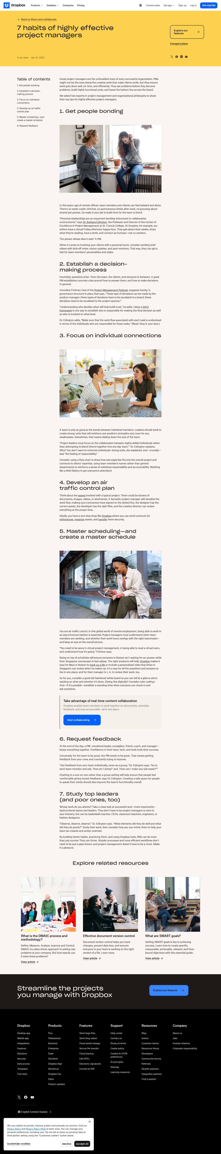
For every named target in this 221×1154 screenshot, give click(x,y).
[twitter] (172, 57)
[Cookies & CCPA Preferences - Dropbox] (49, 1134)
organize (79, 519)
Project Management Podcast (111, 290)
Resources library (150, 1048)
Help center (116, 1033)
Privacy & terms (118, 1043)
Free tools (22, 1074)
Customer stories (150, 1043)
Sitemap (114, 1067)
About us (177, 1033)
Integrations (23, 1043)
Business (52, 1043)
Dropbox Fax (54, 1074)
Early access (23, 1063)
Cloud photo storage (89, 1043)
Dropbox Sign (55, 1063)
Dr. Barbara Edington (95, 222)
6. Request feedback (27, 125)
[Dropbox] (16, 5)
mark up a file (97, 664)
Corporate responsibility (185, 1048)
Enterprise (53, 1048)
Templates (22, 1069)
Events (145, 1038)
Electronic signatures (90, 1063)
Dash (51, 1053)
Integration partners (152, 1074)
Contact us (116, 1038)
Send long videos (88, 1038)
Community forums (151, 1058)
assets (81, 495)
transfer (102, 519)
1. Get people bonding (28, 85)
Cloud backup (86, 1053)
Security (21, 1058)
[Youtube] (32, 1097)
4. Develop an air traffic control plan (29, 110)
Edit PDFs (84, 1058)
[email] (186, 57)
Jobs (175, 1038)
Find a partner (149, 1079)
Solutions (22, 1053)
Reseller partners (150, 1069)
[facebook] (176, 57)
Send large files (87, 1033)
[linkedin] (181, 57)
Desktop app (23, 1033)
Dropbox (107, 515)
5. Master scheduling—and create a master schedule (30, 118)
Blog (144, 1033)
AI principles (116, 1062)
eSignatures (66, 519)
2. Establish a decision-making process (29, 92)
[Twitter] (19, 1097)
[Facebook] (25, 1097)
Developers (147, 1053)
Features (21, 1048)
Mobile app (23, 1038)
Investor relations (181, 1043)
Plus (50, 1033)
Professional (54, 1038)
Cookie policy (117, 1048)
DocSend (53, 1058)
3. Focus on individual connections (28, 101)
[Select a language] (140, 5)
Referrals (146, 1063)
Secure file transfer (89, 1048)
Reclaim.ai (53, 1069)
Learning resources (120, 1072)
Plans (51, 1079)
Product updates (56, 1084)
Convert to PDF (87, 1069)
